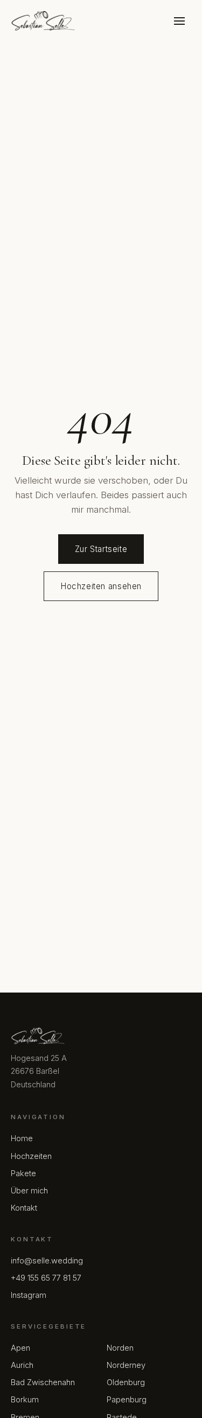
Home (22, 1138)
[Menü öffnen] (179, 20)
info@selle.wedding (47, 1261)
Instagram (28, 1295)
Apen (20, 1348)
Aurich (22, 1365)
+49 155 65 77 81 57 (46, 1278)
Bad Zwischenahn (43, 1382)
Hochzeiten (31, 1156)
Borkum (25, 1400)
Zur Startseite (101, 549)
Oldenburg (126, 1382)
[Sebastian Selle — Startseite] (43, 20)
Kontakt (24, 1208)
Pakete (23, 1173)
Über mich (29, 1191)
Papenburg (127, 1400)
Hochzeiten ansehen (101, 586)
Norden (120, 1348)
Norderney (126, 1365)
